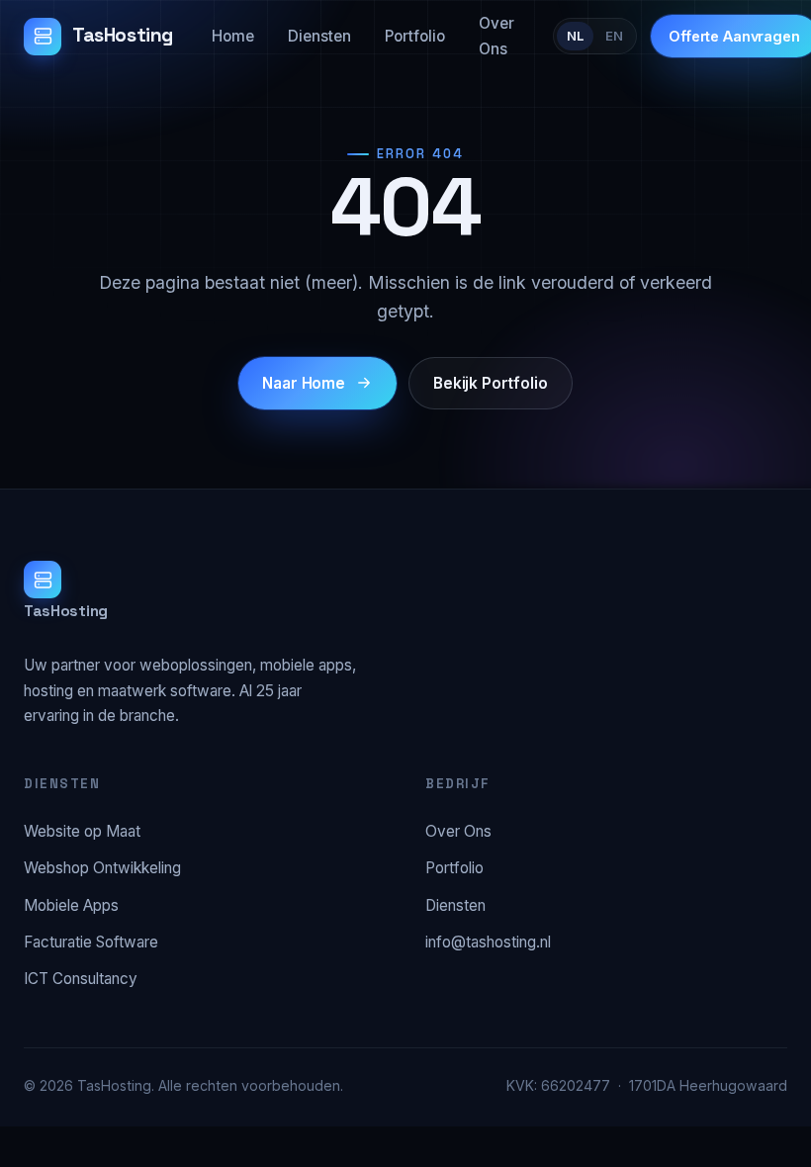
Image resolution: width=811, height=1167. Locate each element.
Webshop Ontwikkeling (102, 867)
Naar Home (303, 383)
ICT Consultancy (80, 978)
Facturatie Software (91, 942)
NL (575, 36)
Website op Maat (82, 831)
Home (233, 36)
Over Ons (496, 35)
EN (614, 36)
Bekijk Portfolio (490, 383)
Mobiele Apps (71, 905)
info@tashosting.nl (488, 942)
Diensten (319, 36)
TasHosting (122, 35)
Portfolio (415, 36)
